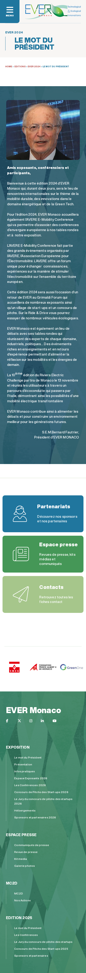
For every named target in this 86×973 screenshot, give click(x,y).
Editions (20, 66)
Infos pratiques (24, 771)
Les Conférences (26, 935)
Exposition (18, 747)
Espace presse (21, 835)
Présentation (23, 764)
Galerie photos (24, 866)
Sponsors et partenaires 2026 (35, 817)
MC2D (11, 883)
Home (8, 66)
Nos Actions (22, 900)
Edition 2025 (19, 917)
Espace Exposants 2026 (30, 778)
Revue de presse (26, 852)
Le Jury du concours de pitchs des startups (43, 942)
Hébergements (25, 810)
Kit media (20, 859)
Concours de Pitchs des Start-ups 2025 (41, 949)
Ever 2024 (34, 66)
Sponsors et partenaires (31, 956)
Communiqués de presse (31, 845)
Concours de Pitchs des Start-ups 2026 (41, 792)
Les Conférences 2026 (30, 785)
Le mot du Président (28, 757)
